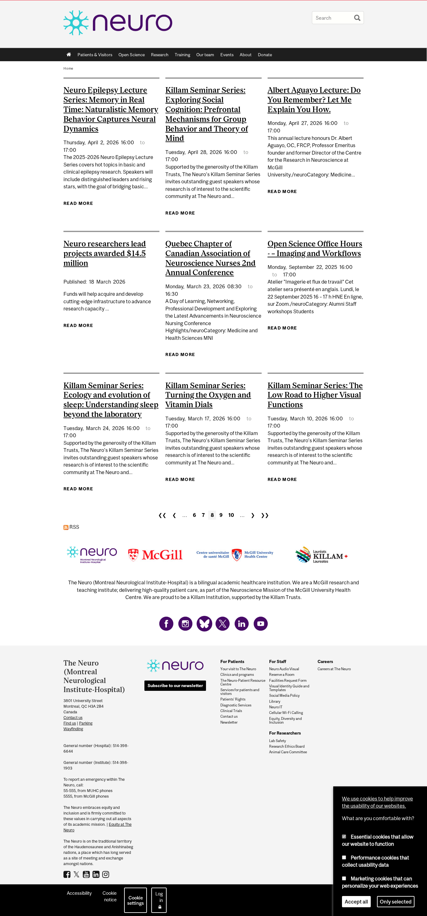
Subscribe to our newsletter (175, 685)
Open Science (130, 56)
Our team (205, 54)
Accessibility (79, 893)
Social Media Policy (284, 695)
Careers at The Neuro (334, 669)
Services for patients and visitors (239, 692)
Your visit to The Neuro (238, 669)
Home (68, 54)
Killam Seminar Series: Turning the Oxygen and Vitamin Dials (208, 395)
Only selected (396, 901)
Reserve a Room (281, 674)
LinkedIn (97, 874)
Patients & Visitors (93, 56)
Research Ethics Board (287, 746)
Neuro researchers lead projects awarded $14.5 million (104, 253)
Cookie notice (110, 896)
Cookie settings (135, 900)
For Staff (277, 661)
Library (274, 701)
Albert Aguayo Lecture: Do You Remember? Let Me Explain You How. (314, 100)
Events (225, 56)
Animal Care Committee (288, 752)
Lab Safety (277, 741)
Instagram (106, 874)
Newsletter (229, 722)
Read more (78, 203)
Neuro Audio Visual (284, 669)
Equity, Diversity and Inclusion (285, 720)
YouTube (87, 874)
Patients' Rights (232, 699)
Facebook (67, 874)
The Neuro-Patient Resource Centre (242, 682)
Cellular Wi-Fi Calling (286, 713)
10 (231, 515)
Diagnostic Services (235, 705)
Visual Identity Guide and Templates (289, 688)
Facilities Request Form (288, 680)
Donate (265, 54)
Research (158, 56)
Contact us (73, 717)
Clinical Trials (231, 711)
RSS (73, 527)
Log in (159, 897)
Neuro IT (276, 707)
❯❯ (265, 515)
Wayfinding (73, 728)
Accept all (356, 901)
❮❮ (162, 515)
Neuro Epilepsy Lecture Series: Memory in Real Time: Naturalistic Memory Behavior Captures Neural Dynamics (110, 109)
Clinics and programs (237, 674)
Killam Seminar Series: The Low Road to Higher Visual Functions (315, 395)
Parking (86, 723)
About (244, 56)
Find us (69, 723)
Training (182, 54)
